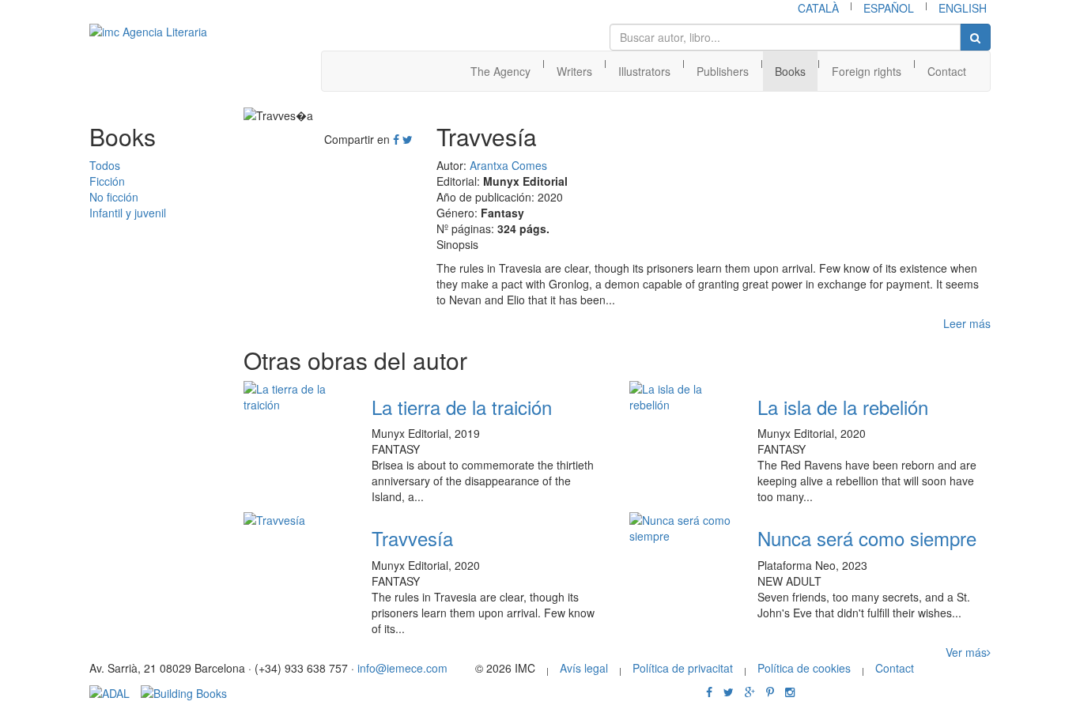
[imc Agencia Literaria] (164, 32)
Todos (104, 165)
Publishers (723, 71)
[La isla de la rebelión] (681, 397)
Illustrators (644, 71)
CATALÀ (818, 8)
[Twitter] (407, 139)
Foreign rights (866, 71)
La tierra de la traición (462, 406)
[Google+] (750, 692)
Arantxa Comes (508, 165)
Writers (574, 71)
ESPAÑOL (888, 8)
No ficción (113, 197)
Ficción (107, 181)
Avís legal (584, 668)
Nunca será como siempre (866, 538)
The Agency (500, 71)
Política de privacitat (683, 668)
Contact (946, 71)
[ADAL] (109, 692)
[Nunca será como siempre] (681, 528)
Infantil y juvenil (127, 213)
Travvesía (412, 538)
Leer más (967, 323)
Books (790, 71)
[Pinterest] (770, 692)
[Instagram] (790, 692)
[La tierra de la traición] (296, 397)
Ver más (966, 652)
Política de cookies (804, 668)
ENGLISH (962, 8)
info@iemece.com (402, 668)
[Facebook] (396, 139)
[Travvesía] (296, 520)
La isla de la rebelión (842, 406)
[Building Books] (184, 692)
